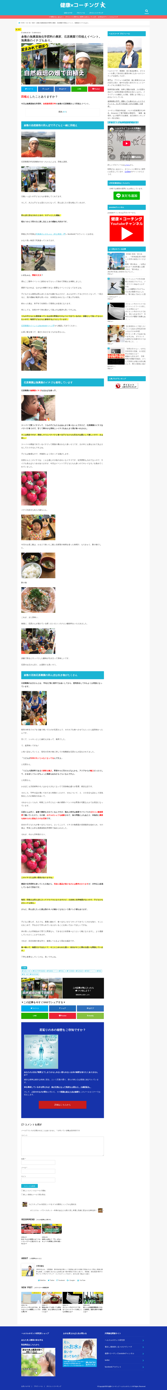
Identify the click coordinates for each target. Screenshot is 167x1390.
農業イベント (91, 971)
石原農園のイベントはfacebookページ (36, 326)
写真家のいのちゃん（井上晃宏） (49, 234)
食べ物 (26, 974)
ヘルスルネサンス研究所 (115, 1340)
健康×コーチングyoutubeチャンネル (119, 1353)
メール (24, 1168)
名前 (23, 1159)
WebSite (43, 1280)
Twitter (52, 1280)
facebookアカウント (113, 1367)
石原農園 (71, 971)
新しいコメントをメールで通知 (34, 1190)
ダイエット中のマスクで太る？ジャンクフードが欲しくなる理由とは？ (135, 306)
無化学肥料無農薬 (39, 971)
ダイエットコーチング (96, 13)
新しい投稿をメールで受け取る (34, 1194)
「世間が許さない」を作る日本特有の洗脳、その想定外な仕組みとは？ (135, 351)
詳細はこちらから (62, 1105)
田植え (63, 971)
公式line (128, 172)
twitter (107, 1360)
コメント (24, 1135)
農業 (25, 968)
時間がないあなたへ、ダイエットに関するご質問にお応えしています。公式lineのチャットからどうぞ (84, 17)
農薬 (100, 971)
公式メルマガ (68, 13)
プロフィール (81, 13)
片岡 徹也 (40, 1266)
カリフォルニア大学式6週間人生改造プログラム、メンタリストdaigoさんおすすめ (135, 283)
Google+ (72, 1280)
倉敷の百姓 (27, 971)
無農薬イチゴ (53, 971)
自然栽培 (80, 971)
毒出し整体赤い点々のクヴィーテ (118, 1347)
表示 (64, 112)
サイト (23, 1176)
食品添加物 (34, 974)
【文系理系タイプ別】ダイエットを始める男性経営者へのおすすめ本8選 (135, 328)
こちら (127, 165)
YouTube (82, 1280)
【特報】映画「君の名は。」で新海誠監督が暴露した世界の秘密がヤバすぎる (135, 258)
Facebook (61, 1280)
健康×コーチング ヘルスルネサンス (120, 1386)
